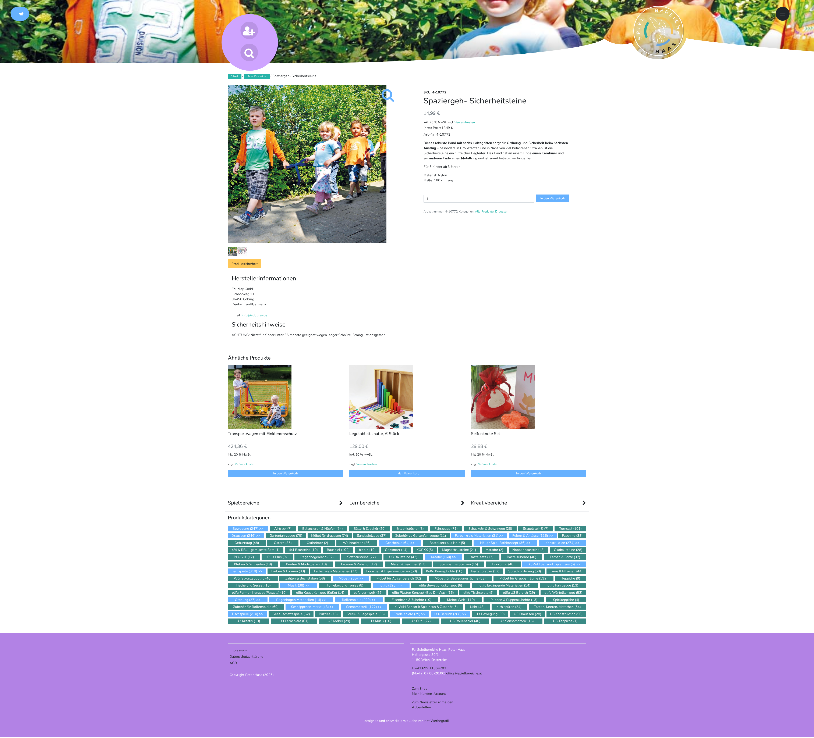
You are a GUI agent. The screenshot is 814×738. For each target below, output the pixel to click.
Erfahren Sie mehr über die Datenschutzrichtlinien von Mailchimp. (405, 452)
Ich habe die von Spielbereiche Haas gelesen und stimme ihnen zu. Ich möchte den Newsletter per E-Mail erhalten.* (404, 413)
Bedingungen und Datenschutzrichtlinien (401, 408)
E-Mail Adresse (361, 373)
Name (352, 390)
